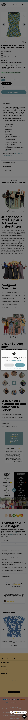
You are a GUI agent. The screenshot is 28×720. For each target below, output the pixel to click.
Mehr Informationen (16, 360)
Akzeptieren (19, 365)
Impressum (10, 368)
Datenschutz (17, 368)
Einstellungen (9, 365)
